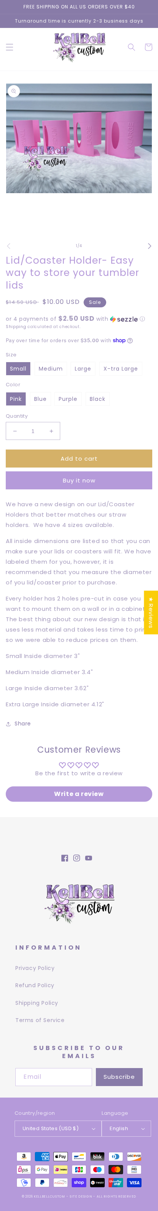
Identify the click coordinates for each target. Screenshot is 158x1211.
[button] (9, 47)
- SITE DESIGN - (81, 1196)
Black (97, 399)
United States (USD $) (51, 1128)
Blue (40, 399)
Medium (51, 368)
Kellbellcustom (49, 1196)
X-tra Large (121, 368)
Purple (68, 399)
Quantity (17, 416)
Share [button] (23, 723)
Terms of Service (40, 1020)
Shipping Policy (36, 1003)
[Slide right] (149, 246)
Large (83, 368)
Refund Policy (34, 985)
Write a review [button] (79, 793)
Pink (16, 399)
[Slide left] (8, 246)
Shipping (16, 327)
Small (18, 368)
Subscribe (119, 1077)
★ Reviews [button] (151, 612)
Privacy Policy (34, 968)
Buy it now (79, 480)
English (119, 1128)
